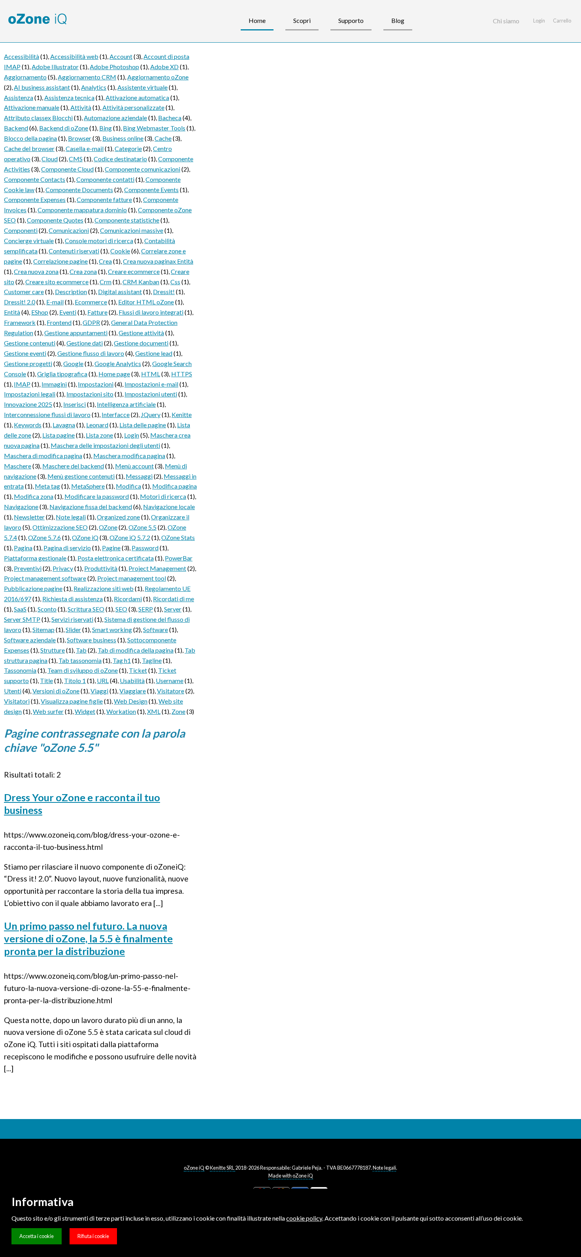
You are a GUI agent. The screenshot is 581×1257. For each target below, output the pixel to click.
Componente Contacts (34, 179)
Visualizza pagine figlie (72, 701)
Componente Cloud (67, 169)
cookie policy (304, 1218)
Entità (12, 312)
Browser (79, 138)
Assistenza (18, 97)
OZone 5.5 (142, 527)
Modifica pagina (174, 486)
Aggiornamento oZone (158, 77)
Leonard (97, 424)
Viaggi (99, 691)
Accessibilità (21, 56)
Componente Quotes (55, 220)
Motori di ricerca (163, 496)
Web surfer (48, 711)
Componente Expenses (35, 199)
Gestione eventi (25, 353)
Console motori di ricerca (99, 240)
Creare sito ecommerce (57, 281)
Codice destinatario (120, 158)
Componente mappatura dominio (82, 209)
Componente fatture (104, 199)
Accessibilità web (74, 56)
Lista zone (99, 435)
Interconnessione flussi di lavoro (47, 414)
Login (131, 435)
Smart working (112, 629)
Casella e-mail (85, 148)
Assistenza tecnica (69, 97)
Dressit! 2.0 (19, 302)
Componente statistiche (126, 220)
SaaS (20, 609)
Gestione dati (84, 343)
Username (169, 680)
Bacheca (169, 117)
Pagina (23, 547)
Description (71, 291)
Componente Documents (79, 189)
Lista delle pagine (142, 424)
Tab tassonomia (80, 660)
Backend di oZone (63, 128)
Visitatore (170, 691)
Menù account (134, 466)
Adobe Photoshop (114, 66)
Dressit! (164, 291)
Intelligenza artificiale (126, 404)
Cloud (50, 158)
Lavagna (64, 424)
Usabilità (132, 680)
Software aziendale (30, 640)
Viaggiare (132, 691)
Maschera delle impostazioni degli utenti (105, 445)
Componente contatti (105, 179)
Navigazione (21, 506)
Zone (178, 711)
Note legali (71, 517)
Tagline (152, 660)
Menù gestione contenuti (81, 476)
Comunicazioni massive (131, 230)
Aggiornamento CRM (87, 77)
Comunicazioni (69, 230)
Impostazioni (95, 384)
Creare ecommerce (134, 271)
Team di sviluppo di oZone (82, 670)
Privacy (63, 568)
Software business (91, 640)
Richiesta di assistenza (72, 598)
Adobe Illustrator (55, 66)
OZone (108, 527)
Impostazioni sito (89, 394)
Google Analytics (117, 363)
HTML (150, 373)
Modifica (128, 486)
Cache (163, 138)
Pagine (111, 547)
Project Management (157, 568)
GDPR (91, 322)
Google (73, 363)
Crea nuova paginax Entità (158, 261)
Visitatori (17, 701)
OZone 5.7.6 (44, 537)
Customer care (24, 291)
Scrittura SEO (86, 609)
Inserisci (74, 404)
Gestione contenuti (29, 343)
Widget (85, 711)
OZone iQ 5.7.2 (129, 537)
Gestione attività (141, 332)
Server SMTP (22, 619)
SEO (121, 609)
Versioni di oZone (55, 691)
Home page (114, 373)
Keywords (28, 424)
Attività (80, 107)
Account (120, 56)
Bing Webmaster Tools (154, 128)
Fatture (97, 312)
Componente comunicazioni (142, 169)
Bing (105, 128)
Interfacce (116, 414)
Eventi (67, 312)
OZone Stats (178, 537)
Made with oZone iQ (290, 1175)
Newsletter (29, 517)
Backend (16, 128)
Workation (121, 711)
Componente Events (151, 189)
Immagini (54, 384)
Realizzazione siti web (104, 588)
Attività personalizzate (133, 107)
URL (103, 680)
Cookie (120, 251)
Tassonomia (20, 670)
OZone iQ (85, 537)
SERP (145, 609)
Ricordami (128, 598)
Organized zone (118, 517)
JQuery (150, 414)
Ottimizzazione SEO (60, 527)
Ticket (138, 670)
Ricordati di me (173, 598)
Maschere (17, 466)
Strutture (52, 650)
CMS (76, 158)
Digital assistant (120, 291)
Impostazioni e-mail (151, 384)
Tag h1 (122, 660)
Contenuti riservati (74, 251)
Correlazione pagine (60, 261)
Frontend (59, 322)
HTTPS (181, 373)
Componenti (21, 230)
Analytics (93, 87)
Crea (105, 261)
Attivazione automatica (137, 97)
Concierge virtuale (29, 240)
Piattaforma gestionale (35, 558)
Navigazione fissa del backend (90, 506)
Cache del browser (29, 148)
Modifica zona (33, 496)
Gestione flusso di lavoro (90, 353)
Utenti (12, 691)
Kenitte (182, 414)
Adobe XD (164, 66)
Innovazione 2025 (28, 404)
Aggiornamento (25, 77)
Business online (122, 138)
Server (172, 609)
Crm (105, 281)
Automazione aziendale (115, 117)
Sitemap (43, 629)
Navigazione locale (169, 506)
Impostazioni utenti (150, 394)
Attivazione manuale (31, 107)
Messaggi (139, 476)
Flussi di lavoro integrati (151, 312)
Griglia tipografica (62, 373)
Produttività (100, 568)
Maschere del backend (73, 466)
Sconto (47, 609)
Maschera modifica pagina (129, 455)
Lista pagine (58, 435)
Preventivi (28, 568)
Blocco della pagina (30, 138)
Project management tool (131, 578)
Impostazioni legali (29, 394)
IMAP (22, 384)
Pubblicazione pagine (33, 588)
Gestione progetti (28, 363)
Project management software (45, 578)
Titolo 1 (75, 680)
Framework (20, 322)
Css (175, 281)
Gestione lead (153, 353)
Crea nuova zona (36, 271)
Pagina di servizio (67, 547)
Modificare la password (96, 496)
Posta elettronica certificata (115, 558)
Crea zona (83, 271)
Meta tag (47, 486)
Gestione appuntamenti (76, 332)
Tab (81, 650)
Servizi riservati (72, 619)
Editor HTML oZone (146, 302)
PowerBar (178, 558)
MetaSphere (88, 486)
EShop (39, 312)
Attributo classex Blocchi (38, 117)
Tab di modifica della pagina (136, 650)
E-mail (55, 302)
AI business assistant (42, 87)
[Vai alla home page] (37, 19)
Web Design (130, 701)
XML (153, 711)
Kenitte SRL (222, 1168)
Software (155, 629)
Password (145, 547)
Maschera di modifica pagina (43, 455)
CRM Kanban (141, 281)
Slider (73, 629)
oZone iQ (194, 1168)
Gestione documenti (141, 343)
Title (46, 680)
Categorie (128, 148)
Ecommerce (91, 302)
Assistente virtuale (142, 87)
